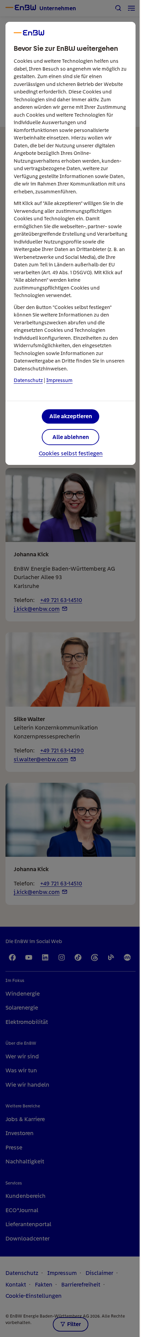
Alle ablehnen (70, 437)
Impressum (59, 380)
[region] (70, 668)
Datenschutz (28, 380)
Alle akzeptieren (70, 416)
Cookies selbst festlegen (71, 454)
